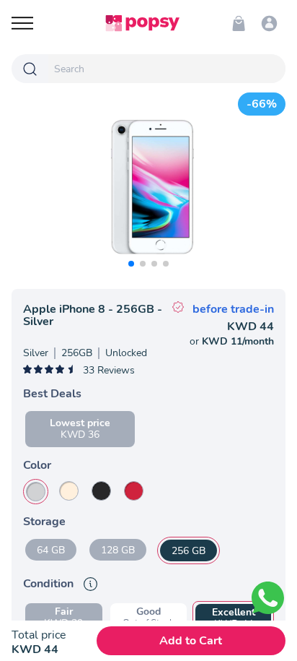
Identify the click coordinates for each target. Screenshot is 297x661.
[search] (166, 68)
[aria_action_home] (142, 23)
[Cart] (238, 23)
